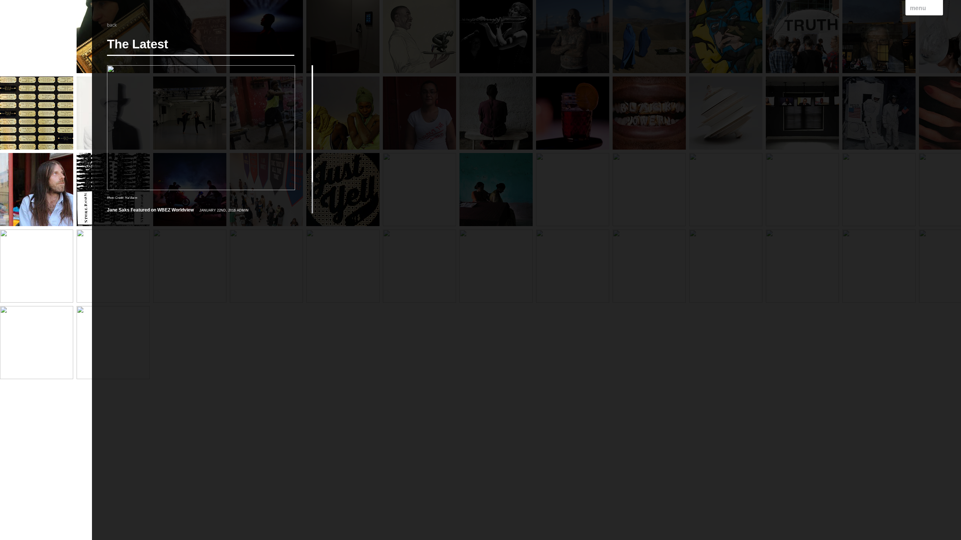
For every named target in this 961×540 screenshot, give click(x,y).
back (112, 25)
